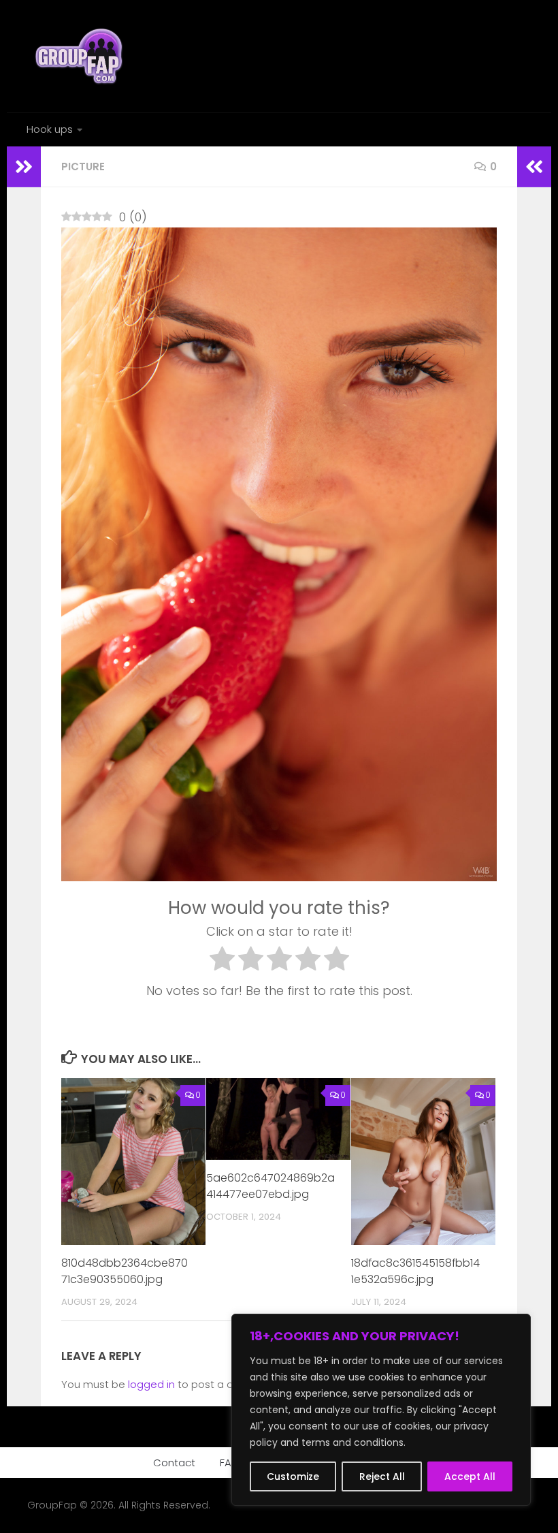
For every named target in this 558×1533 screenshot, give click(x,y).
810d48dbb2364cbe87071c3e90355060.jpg (124, 1271)
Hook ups (50, 129)
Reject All (382, 1476)
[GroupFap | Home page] (80, 56)
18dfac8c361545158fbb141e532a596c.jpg (415, 1271)
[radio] (222, 961)
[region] (381, 1410)
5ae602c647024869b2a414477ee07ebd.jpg (270, 1186)
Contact (174, 1462)
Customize (293, 1476)
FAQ (230, 1462)
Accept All (469, 1476)
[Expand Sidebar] (24, 166)
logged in (151, 1384)
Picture (83, 166)
